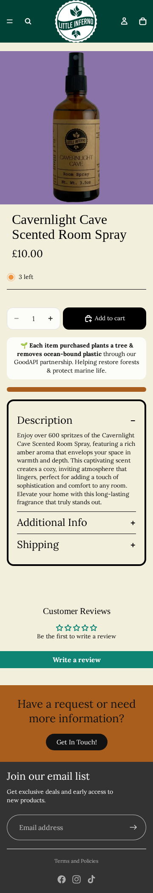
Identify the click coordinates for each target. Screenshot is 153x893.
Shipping (38, 544)
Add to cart (110, 318)
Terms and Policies (76, 861)
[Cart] (142, 21)
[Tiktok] (91, 879)
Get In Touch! (77, 742)
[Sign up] (133, 827)
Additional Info (52, 522)
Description (45, 420)
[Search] (28, 21)
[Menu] (10, 21)
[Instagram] (76, 879)
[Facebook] (62, 879)
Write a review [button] (77, 659)
